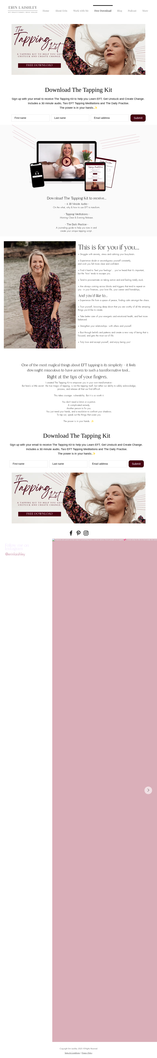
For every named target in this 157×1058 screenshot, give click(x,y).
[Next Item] (148, 790)
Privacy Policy (87, 1053)
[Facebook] (71, 533)
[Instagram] (86, 533)
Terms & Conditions (72, 1053)
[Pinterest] (78, 533)
